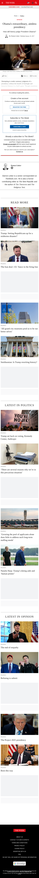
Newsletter (34, 76)
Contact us (19, 151)
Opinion (19, 19)
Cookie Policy (19, 848)
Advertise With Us (19, 851)
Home (16, 16)
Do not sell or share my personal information (19, 857)
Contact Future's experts (19, 840)
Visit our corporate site (25, 871)
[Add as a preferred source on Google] (19, 864)
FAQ (19, 854)
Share (5, 76)
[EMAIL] (12, 168)
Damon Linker (15, 36)
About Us (19, 837)
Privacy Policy (19, 845)
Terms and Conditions (19, 842)
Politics (22, 16)
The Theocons (22, 184)
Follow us (25, 76)
